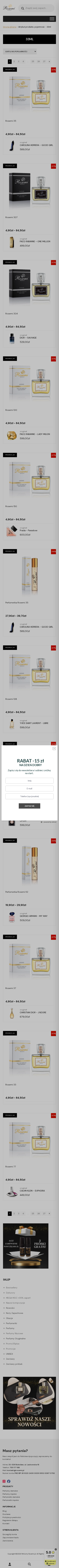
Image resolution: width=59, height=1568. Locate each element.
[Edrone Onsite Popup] (29, 784)
